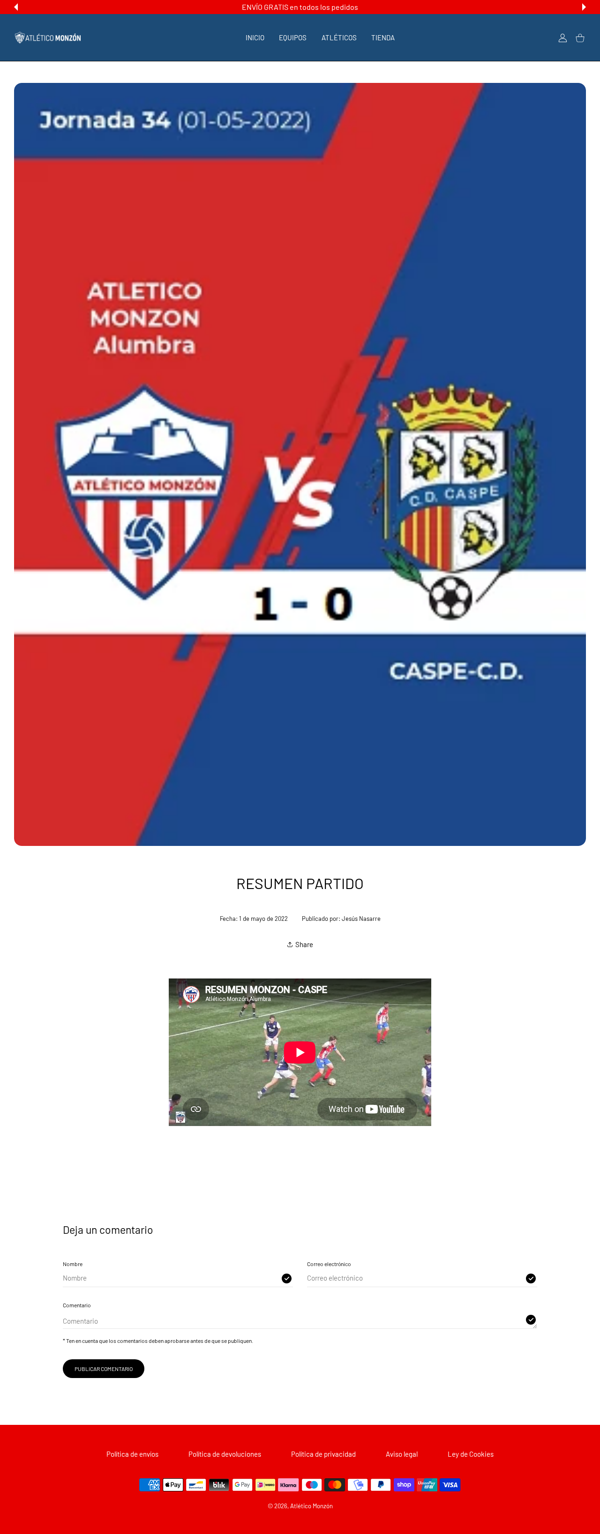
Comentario (77, 1305)
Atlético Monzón (311, 1506)
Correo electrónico (329, 1263)
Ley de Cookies (471, 1454)
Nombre (72, 1263)
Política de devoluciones (224, 1454)
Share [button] (304, 944)
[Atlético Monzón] (48, 37)
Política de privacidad (323, 1454)
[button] (16, 7)
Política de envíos (132, 1454)
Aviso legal (402, 1454)
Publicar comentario (104, 1368)
